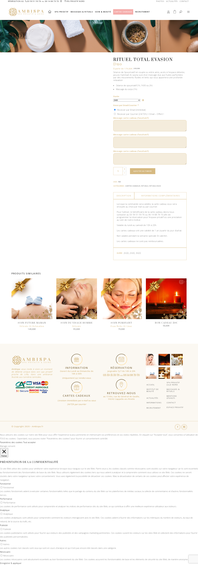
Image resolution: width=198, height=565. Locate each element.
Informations (154, 402)
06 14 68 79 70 (52, 1)
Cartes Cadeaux (132, 186)
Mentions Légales (172, 397)
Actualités (172, 1)
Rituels (144, 186)
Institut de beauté (153, 390)
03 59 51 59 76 (34, 1)
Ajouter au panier (142, 171)
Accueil (151, 384)
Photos (160, 1)
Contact (184, 1)
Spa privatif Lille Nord (173, 383)
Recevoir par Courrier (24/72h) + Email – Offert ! (140, 114)
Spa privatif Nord (75, 1)
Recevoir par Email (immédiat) (131, 109)
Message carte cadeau (131, 118)
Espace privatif (175, 407)
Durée (116, 96)
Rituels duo (155, 186)
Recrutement (154, 408)
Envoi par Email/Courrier (125, 105)
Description (124, 195)
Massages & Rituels (173, 390)
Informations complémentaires (160, 195)
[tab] (123, 195)
